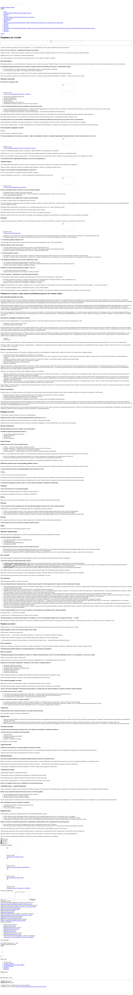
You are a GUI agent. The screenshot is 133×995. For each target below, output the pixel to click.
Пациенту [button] (6, 26)
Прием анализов (13, 17)
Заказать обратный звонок (7, 7)
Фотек (27, 17)
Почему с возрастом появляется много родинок (13, 920)
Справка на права (8, 966)
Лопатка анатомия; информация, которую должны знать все (16, 904)
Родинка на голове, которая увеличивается (18, 867)
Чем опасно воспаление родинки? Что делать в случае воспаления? (18, 906)
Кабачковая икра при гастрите (12, 928)
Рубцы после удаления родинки (12, 233)
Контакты (6, 31)
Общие (5, 21)
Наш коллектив (18, 13)
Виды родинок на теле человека (15, 877)
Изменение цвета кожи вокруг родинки (11, 917)
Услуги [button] (5, 15)
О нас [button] (5, 11)
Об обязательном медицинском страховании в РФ (51, 28)
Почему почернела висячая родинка (10, 909)
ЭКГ (7, 17)
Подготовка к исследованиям (11, 28)
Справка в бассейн (9, 963)
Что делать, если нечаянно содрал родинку (15, 187)
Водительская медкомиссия (11, 22)
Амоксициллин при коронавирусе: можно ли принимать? (19, 937)
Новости (6, 29)
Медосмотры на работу (24, 22)
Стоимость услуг (8, 18)
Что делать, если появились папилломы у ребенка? (17, 94)
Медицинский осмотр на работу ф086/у (14, 965)
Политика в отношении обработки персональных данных (80, 28)
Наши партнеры (27, 13)
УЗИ (5, 17)
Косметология (21, 17)
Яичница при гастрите (10, 926)
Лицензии (11, 13)
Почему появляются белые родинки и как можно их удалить (19, 148)
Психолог (31, 17)
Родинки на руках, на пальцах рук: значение (18, 888)
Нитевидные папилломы (7, 912)
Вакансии (6, 14)
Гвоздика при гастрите (10, 931)
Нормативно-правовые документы (28, 28)
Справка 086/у (59, 22)
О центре (6, 13)
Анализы (6, 24)
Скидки (6, 25)
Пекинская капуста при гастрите (12, 934)
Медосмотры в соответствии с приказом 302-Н (43, 22)
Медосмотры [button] (7, 20)
